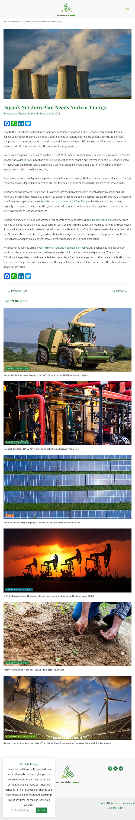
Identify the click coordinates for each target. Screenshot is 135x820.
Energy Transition (17, 368)
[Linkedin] (121, 768)
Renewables (10, 113)
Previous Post (17, 290)
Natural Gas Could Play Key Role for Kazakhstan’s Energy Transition (41, 448)
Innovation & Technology (21, 736)
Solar (9, 516)
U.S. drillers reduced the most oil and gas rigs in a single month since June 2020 (49, 595)
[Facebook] (110, 768)
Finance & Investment (19, 589)
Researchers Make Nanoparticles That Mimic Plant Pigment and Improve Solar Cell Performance (57, 743)
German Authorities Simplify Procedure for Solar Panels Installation (42, 522)
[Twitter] (115, 768)
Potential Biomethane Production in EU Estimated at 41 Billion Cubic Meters (46, 375)
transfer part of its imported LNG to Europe (65, 201)
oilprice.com (25, 159)
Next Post (119, 290)
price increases (98, 219)
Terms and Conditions (108, 803)
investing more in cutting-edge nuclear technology (65, 247)
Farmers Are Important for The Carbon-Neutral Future (34, 669)
